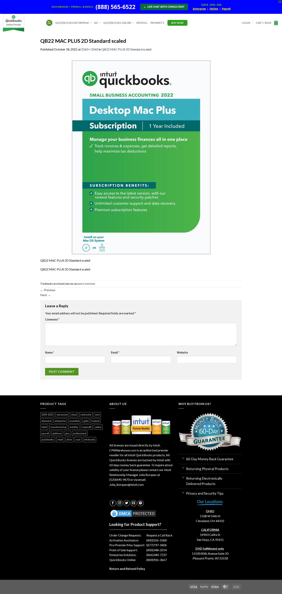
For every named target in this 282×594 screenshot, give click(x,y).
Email (115, 352)
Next (45, 295)
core (97, 414)
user (78, 439)
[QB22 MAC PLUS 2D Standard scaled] (141, 157)
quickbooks (47, 439)
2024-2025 (47, 414)
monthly (73, 427)
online (98, 427)
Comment (52, 319)
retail (60, 439)
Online (214, 9)
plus (67, 433)
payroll (45, 433)
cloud (74, 414)
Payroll (226, 9)
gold (85, 420)
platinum (57, 433)
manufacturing (58, 427)
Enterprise (199, 9)
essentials (74, 420)
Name (49, 352)
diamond (46, 420)
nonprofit (87, 427)
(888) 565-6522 (115, 7)
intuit (44, 427)
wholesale (89, 439)
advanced (62, 414)
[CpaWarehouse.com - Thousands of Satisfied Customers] (21, 23)
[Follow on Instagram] (120, 503)
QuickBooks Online (117, 22)
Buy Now (177, 22)
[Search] (49, 23)
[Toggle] (183, 457)
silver (69, 439)
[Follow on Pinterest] (140, 503)
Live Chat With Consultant (164, 7)
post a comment (86, 283)
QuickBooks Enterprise (72, 22)
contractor (86, 414)
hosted (95, 420)
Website (182, 352)
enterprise (60, 420)
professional (79, 433)
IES (96, 22)
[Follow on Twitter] (127, 503)
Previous (47, 290)
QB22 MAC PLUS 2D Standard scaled (126, 49)
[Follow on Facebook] (113, 503)
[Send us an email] (133, 503)
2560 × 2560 (89, 49)
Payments (157, 22)
